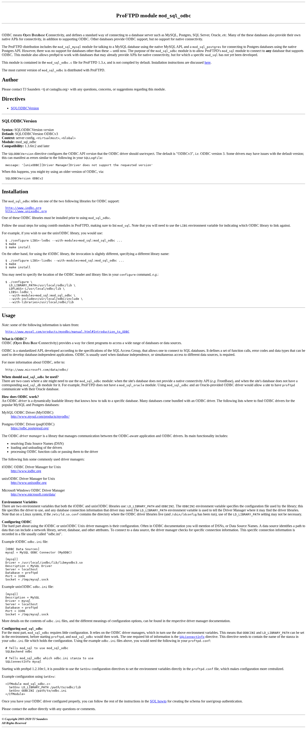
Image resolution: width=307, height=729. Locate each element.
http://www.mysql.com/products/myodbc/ (40, 416)
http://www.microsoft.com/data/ (33, 494)
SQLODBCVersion (25, 108)
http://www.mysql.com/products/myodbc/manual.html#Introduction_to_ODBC (67, 331)
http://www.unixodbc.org (26, 211)
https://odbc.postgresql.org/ (30, 428)
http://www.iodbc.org (23, 208)
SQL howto (158, 701)
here (208, 62)
